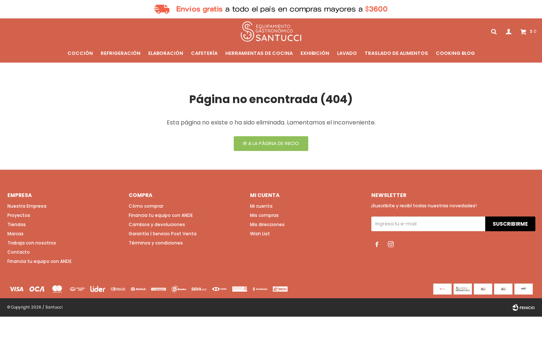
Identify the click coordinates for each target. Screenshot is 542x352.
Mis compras (264, 215)
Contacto (18, 252)
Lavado (347, 53)
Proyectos (18, 215)
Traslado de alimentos (396, 53)
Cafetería (204, 53)
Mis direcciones (267, 224)
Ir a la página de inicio (271, 143)
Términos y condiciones (156, 243)
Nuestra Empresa (26, 206)
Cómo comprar (146, 206)
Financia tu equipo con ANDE (39, 261)
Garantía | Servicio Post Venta (163, 233)
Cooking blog (455, 53)
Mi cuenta (261, 206)
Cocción (80, 53)
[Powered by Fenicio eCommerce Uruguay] (524, 307)
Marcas (15, 233)
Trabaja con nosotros (31, 243)
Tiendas (16, 224)
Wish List (260, 233)
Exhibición (314, 53)
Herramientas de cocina (259, 53)
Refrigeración (120, 53)
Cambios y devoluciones (157, 224)
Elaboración (165, 53)
